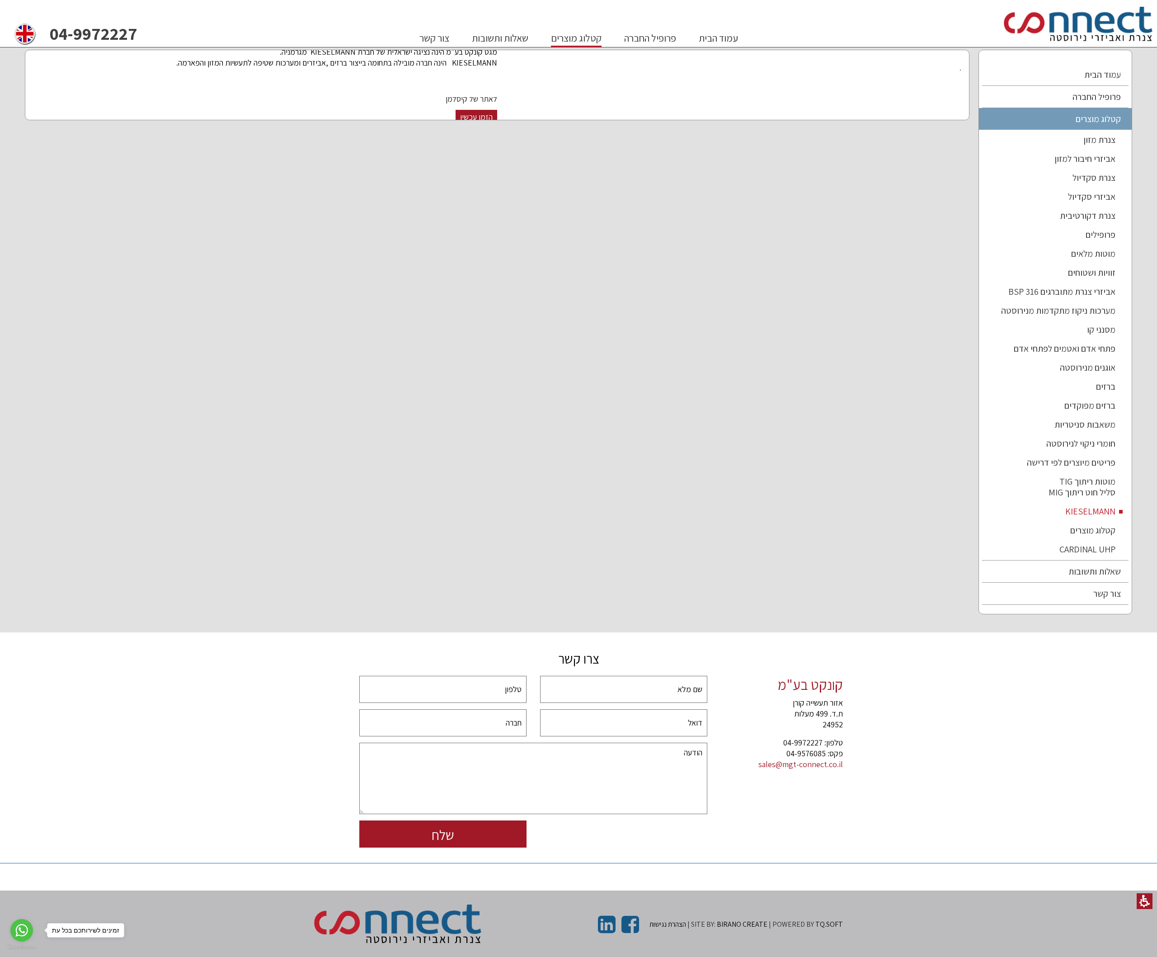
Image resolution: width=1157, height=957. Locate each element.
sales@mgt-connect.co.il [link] (800, 764)
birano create (742, 924)
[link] (25, 34)
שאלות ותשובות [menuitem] (500, 38)
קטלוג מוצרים (1098, 119)
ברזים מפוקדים (1089, 405)
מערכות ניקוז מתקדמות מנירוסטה (1058, 310)
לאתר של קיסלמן (471, 99)
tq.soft (829, 924)
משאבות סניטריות (1084, 424)
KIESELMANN (1090, 511)
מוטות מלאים (1093, 253)
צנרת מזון (1099, 140)
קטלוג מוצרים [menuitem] (576, 38)
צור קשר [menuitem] (434, 38)
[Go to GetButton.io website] (21, 948)
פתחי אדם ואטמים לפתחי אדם (1064, 348)
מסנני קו (1101, 329)
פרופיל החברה (1096, 97)
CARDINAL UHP (1087, 549)
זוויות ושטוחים (1091, 272)
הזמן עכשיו (476, 117)
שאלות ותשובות (1094, 571)
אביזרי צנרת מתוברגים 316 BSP (1061, 291)
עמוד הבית (1102, 74)
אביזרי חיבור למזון (1084, 159)
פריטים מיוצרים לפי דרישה (1071, 462)
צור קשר (1107, 593)
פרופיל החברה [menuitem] (650, 38)
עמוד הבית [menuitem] (718, 38)
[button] (1144, 901)
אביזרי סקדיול (1091, 197)
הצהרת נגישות (667, 924)
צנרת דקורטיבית (1087, 216)
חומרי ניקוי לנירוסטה (1080, 443)
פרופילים (1100, 234)
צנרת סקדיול (1093, 178)
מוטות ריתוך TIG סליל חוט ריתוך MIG (1082, 487)
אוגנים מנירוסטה (1087, 367)
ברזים (1105, 386)
